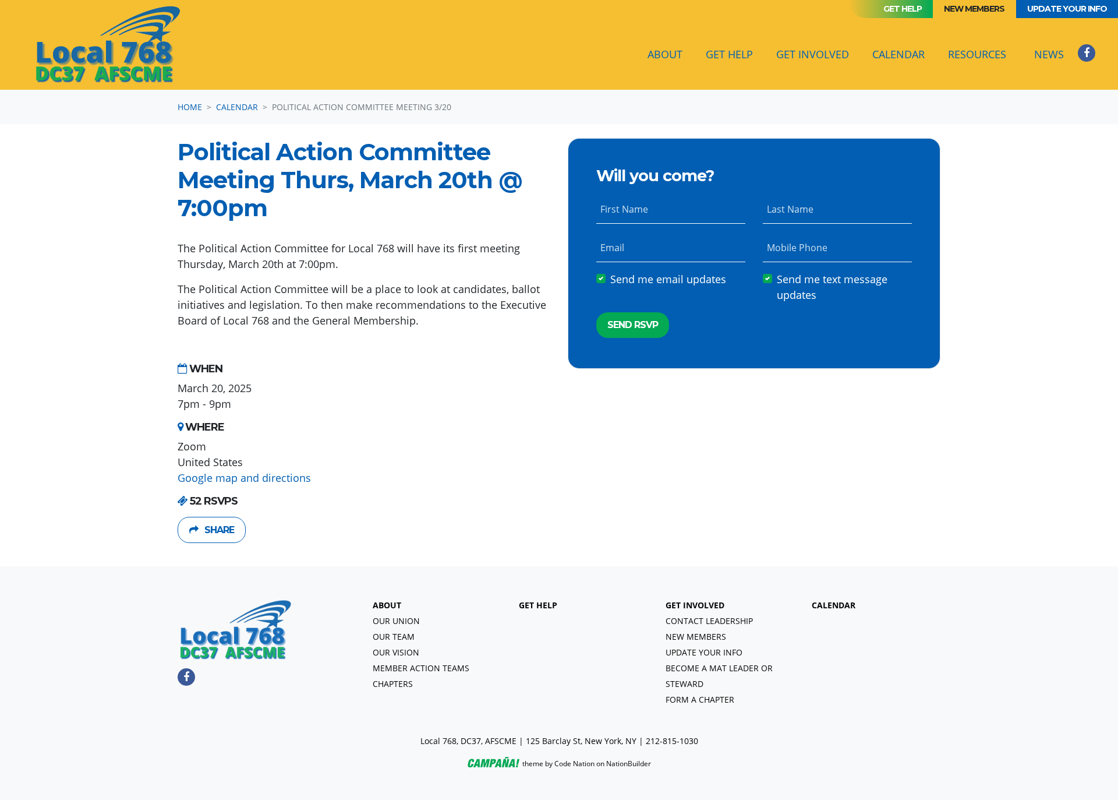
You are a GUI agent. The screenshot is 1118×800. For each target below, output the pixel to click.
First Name (624, 209)
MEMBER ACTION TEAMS (421, 668)
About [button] (665, 54)
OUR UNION (396, 620)
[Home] (108, 44)
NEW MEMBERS (696, 636)
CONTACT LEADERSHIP (709, 620)
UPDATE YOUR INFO (704, 652)
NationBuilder (628, 763)
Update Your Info (1067, 8)
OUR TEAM (394, 636)
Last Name (790, 209)
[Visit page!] (1086, 52)
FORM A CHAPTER (700, 699)
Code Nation (574, 763)
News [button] (1049, 54)
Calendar (903, 54)
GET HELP (538, 605)
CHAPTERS (393, 683)
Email (612, 248)
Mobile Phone (797, 248)
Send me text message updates (832, 287)
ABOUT (387, 605)
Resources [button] (977, 54)
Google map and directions (244, 478)
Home (190, 106)
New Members (974, 8)
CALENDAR (833, 605)
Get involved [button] (812, 54)
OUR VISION (396, 652)
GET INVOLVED (695, 605)
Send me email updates (668, 280)
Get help (902, 8)
